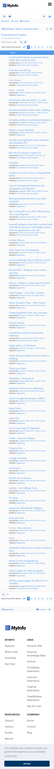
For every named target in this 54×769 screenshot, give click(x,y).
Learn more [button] (11, 756)
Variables (13, 162)
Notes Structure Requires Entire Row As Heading (29, 357)
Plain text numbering (20, 70)
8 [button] (47, 47)
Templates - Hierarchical (21, 378)
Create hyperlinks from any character (28, 312)
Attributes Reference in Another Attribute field (30, 549)
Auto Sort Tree (16, 517)
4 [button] (38, 47)
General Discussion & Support (27, 65)
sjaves (20, 204)
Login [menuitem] (44, 17)
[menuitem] (51, 29)
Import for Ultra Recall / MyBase (25, 508)
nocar (20, 63)
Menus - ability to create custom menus (29, 282)
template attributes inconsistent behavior (30, 119)
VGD (20, 73)
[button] (24, 47)
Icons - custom (16, 90)
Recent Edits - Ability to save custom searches (27, 271)
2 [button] (31, 47)
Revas (20, 338)
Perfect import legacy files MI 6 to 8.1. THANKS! (28, 582)
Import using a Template (21, 129)
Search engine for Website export (26, 570)
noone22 (21, 93)
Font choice (15, 80)
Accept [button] (27, 763)
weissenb (21, 573)
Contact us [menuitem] (43, 609)
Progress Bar (15, 448)
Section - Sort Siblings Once (23, 487)
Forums (10, 17)
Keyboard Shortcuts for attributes (26, 388)
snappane (22, 191)
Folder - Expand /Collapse (22, 438)
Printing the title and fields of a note (27, 100)
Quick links (5, 17)
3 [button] (35, 47)
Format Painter (16, 322)
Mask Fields (15, 408)
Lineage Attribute (18, 458)
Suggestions (20, 95)
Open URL (14, 418)
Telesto (21, 233)
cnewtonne (22, 217)
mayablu (21, 586)
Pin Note (13, 497)
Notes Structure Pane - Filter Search (27, 302)
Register (26, 21)
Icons (11, 537)
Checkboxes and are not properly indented (26, 334)
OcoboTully (22, 102)
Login (16, 21)
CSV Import (15, 468)
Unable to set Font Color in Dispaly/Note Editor (30, 174)
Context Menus (17, 240)
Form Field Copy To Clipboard (24, 428)
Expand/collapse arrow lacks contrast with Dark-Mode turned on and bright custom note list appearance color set (30, 227)
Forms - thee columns (20, 527)
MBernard (22, 113)
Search (6, 21)
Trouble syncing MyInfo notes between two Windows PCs (29, 141)
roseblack (22, 145)
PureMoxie (22, 122)
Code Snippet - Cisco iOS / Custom (26, 292)
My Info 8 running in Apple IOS (25, 152)
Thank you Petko (17, 368)
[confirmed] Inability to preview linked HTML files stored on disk (28, 59)
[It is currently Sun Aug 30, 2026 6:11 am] (47, 29)
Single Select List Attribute (22, 345)
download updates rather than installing (29, 109)
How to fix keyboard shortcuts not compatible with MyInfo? (26, 187)
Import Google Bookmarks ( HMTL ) (27, 398)
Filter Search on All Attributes (24, 250)
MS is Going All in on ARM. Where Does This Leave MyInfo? (29, 213)
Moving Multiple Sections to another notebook (27, 200)
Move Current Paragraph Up (23, 560)
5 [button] (42, 47)
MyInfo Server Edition (20, 478)
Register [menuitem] (50, 17)
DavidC (21, 155)
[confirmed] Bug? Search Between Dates (29, 259)
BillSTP (21, 178)
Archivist (21, 563)
